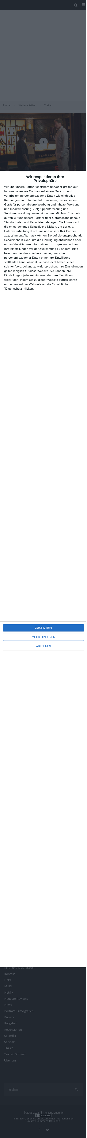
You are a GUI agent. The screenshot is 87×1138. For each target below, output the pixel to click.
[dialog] (43, 569)
